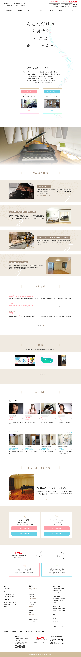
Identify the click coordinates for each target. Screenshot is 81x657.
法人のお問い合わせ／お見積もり (59, 610)
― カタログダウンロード (58, 624)
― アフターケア (56, 592)
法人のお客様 (66, 4)
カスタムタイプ (32, 594)
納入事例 (6, 600)
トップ (5, 586)
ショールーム (7, 592)
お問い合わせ (56, 606)
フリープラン (31, 604)
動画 (68, 6)
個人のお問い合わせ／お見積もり (59, 608)
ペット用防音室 (32, 624)
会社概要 (56, 6)
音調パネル (31, 616)
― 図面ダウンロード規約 (58, 626)
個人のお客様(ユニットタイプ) (10, 602)
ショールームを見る (40, 499)
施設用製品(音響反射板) (33, 619)
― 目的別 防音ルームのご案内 (59, 598)
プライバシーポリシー (41, 631)
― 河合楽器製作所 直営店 (9, 594)
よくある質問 (74, 6)
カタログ (55, 622)
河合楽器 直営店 (64, 1)
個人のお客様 (54, 4)
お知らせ (55, 614)
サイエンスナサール (33, 608)
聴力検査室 (31, 610)
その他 (30, 612)
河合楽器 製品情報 (54, 1)
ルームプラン (31, 600)
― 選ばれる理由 (7, 588)
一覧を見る (39, 325)
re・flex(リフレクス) (33, 602)
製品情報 (35, 642)
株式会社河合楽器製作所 (42, 195)
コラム (54, 618)
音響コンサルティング (33, 621)
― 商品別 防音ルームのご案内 (59, 588)
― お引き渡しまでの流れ (58, 590)
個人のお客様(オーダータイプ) (10, 604)
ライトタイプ (31, 589)
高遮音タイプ (31, 596)
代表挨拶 (62, 6)
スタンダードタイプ (33, 592)
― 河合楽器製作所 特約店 (9, 596)
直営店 (44, 642)
